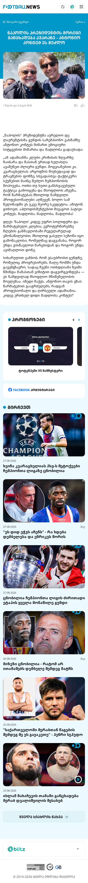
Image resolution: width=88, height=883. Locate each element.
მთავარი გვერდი (18, 22)
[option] (40, 349)
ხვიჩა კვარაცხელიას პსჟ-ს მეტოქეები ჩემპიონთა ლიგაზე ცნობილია (41, 468)
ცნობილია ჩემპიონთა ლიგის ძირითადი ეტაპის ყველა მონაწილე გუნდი (44, 600)
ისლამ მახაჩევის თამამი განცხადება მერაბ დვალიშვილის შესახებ (41, 798)
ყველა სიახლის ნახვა (41, 816)
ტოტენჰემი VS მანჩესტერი (41, 370)
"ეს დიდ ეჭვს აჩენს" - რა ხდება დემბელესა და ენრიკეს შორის (34, 534)
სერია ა (80, 22)
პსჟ (82, 527)
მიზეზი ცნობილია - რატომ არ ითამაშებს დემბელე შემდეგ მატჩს (38, 666)
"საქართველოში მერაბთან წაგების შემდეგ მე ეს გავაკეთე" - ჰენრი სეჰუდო (43, 732)
